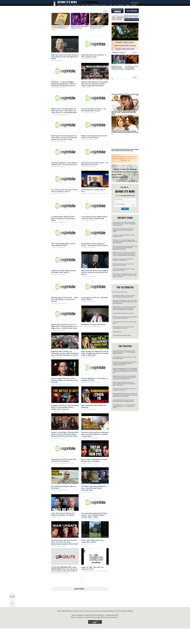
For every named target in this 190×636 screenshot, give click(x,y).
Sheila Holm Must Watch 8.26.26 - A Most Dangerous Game (93, 56)
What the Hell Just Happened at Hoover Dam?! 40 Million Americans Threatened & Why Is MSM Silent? (94, 353)
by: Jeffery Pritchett (85, 58)
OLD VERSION (131, 11)
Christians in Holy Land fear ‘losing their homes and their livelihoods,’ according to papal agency (95, 434)
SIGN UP (117, 195)
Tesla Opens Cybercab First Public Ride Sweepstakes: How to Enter (123, 327)
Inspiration (103, 5)
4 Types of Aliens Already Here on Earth (123, 313)
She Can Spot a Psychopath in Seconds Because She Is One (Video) (94, 460)
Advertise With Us (67, 611)
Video (111, 5)
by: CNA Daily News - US (87, 438)
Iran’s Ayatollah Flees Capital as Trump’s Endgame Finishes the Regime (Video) (123, 400)
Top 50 (115, 5)
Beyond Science (76, 5)
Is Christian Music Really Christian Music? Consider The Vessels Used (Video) (62, 218)
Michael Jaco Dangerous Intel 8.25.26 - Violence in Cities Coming (94, 137)
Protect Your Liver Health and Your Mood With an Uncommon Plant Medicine (125, 317)
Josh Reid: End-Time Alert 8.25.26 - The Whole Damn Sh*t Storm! (94, 164)
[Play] (125, 31)
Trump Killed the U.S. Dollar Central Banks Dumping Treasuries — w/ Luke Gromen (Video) (124, 406)
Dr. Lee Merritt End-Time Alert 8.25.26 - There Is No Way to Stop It (65, 191)
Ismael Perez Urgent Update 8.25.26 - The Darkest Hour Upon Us (64, 271)
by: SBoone (54, 60)
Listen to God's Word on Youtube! (125, 45)
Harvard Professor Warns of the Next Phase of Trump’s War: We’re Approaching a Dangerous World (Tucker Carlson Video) (64, 543)
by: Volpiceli (84, 382)
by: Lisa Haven (84, 357)
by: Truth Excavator (55, 438)
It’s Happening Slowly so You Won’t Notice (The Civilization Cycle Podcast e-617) (124, 296)
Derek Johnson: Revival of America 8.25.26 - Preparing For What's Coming (94, 244)
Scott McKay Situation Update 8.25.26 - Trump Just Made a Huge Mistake (94, 217)
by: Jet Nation (84, 544)
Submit (125, 209)
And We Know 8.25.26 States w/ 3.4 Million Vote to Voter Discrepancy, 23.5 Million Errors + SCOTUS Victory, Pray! (64, 326)
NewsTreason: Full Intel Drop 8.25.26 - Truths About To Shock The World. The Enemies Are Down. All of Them (64, 137)
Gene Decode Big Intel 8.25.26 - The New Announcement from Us (93, 110)
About (59, 611)
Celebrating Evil (117, 331)
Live (108, 5)
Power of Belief (85, 5)
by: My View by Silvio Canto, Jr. (88, 193)
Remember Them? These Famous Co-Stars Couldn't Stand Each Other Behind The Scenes (124, 131)
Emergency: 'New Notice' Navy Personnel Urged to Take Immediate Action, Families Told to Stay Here (65, 407)
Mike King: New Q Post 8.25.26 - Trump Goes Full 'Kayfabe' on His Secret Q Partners (64, 299)
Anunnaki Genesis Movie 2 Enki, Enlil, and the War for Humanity (63, 460)
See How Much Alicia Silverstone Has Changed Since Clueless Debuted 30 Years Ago (125, 149)
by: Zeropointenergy (56, 572)
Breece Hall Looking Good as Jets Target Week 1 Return (92, 541)
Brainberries (54, 30)
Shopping (128, 5)
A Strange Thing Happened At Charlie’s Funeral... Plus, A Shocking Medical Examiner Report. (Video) (94, 515)
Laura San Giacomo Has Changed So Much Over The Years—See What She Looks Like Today (123, 112)
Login (132, 2)
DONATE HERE (117, 11)
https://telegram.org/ (132, 172)
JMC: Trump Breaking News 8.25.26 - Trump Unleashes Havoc (63, 244)
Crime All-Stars (65, 572)
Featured (59, 5)
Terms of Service (95, 611)
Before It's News (67, 2)
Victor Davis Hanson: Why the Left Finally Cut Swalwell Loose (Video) (63, 514)
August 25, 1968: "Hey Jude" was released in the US (92, 568)
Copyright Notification (109, 611)
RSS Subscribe (122, 611)
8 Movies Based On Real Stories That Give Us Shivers (80, 27)
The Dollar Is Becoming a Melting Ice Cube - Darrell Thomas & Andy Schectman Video (93, 488)
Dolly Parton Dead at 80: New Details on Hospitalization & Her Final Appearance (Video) (65, 57)
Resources (68, 114)
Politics (89, 87)
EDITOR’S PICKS (125, 217)
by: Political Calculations (57, 490)
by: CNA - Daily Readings (57, 384)
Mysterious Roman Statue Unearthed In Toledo (97, 27)
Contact (80, 611)
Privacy (86, 611)
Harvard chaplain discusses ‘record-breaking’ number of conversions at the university (64, 380)
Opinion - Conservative (102, 193)
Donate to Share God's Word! (125, 49)
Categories (133, 5)
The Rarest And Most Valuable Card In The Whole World (60, 27)
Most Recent (121, 5)
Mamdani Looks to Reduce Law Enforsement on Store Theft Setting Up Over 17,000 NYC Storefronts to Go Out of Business (64, 354)
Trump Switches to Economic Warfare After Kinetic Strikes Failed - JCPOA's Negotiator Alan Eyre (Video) (124, 224)
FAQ (75, 611)
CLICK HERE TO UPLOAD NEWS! (131, 19)
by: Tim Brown (54, 222)
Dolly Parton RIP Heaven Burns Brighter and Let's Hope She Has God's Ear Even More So (94, 272)
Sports (90, 544)
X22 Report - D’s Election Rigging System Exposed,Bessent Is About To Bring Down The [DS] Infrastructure (63, 84)
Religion (96, 438)
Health (70, 5)
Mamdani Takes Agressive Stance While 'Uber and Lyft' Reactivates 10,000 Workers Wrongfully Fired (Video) (94, 84)
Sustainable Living (94, 5)
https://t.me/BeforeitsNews (119, 177)
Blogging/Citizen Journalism (94, 382)
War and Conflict (97, 326)
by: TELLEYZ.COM (55, 463)
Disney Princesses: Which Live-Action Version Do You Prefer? (118, 68)
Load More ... (80, 589)
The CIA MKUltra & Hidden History (122, 335)
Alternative (91, 357)
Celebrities (60, 60)
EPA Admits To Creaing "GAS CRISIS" (93, 324)
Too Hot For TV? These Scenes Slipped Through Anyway (131, 68)
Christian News (62, 222)
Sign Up (136, 2)
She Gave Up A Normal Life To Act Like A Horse (125, 94)
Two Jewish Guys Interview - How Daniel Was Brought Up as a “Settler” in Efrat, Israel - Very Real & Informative (125, 302)
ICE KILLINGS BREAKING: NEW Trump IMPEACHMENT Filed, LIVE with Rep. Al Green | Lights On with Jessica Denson (64, 569)
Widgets (130, 611)
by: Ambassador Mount (86, 326)
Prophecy (93, 58)
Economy (65, 5)
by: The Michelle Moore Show (58, 114)
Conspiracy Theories (94, 518)
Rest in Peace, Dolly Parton (120, 292)
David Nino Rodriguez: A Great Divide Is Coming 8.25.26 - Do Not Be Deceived (64, 164)
